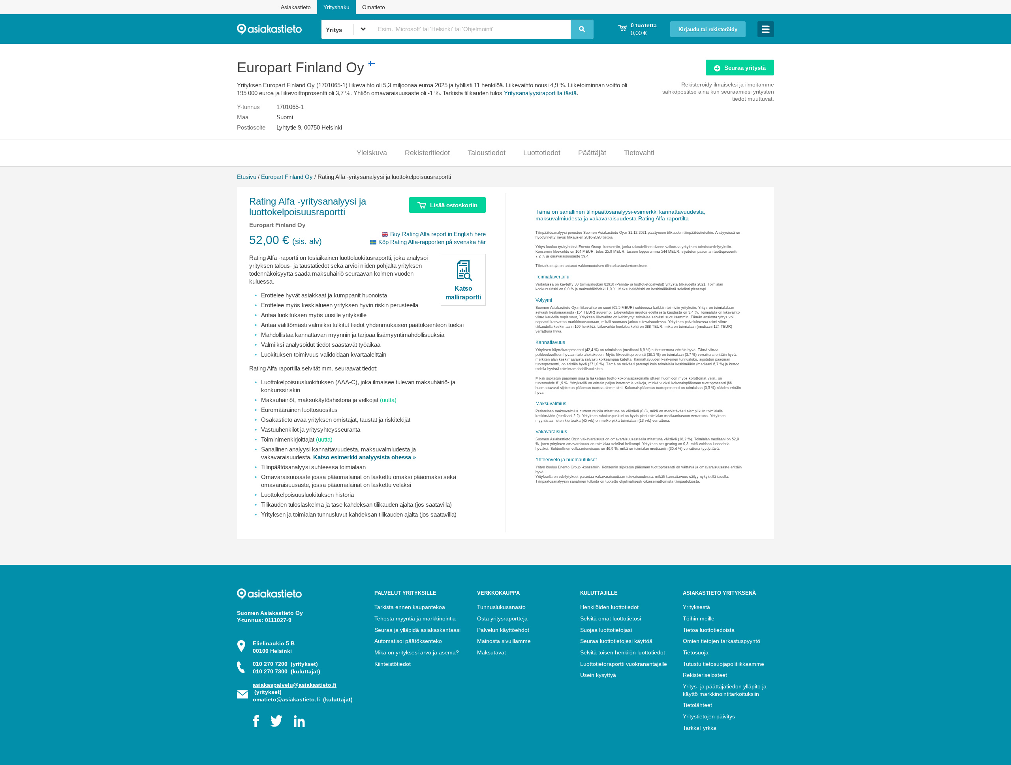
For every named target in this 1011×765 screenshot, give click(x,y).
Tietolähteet (697, 705)
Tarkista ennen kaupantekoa (409, 607)
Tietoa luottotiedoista (709, 630)
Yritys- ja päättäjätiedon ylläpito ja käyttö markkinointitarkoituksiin (725, 690)
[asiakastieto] (279, 29)
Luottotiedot (541, 153)
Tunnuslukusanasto (501, 607)
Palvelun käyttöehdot (503, 630)
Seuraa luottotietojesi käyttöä (616, 641)
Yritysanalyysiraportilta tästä (540, 93)
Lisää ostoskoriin (453, 205)
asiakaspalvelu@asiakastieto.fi (294, 685)
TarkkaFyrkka (699, 728)
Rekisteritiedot (427, 153)
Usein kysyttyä (598, 675)
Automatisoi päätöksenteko (408, 641)
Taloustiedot (487, 153)
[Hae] (582, 29)
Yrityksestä (696, 607)
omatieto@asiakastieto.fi (287, 699)
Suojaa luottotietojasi (606, 630)
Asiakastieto (296, 7)
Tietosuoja (695, 652)
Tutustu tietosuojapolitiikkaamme (723, 664)
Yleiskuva (372, 153)
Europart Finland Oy (287, 176)
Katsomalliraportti (463, 292)
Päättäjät (592, 153)
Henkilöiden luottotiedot (609, 607)
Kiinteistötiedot (392, 664)
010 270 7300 (286, 671)
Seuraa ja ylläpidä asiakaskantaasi (417, 630)
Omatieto (373, 7)
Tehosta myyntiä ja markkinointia (415, 618)
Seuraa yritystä (745, 67)
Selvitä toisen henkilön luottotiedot (622, 652)
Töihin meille (698, 618)
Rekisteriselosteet (705, 675)
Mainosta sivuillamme (504, 641)
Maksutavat (491, 652)
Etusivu (246, 176)
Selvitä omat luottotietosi (610, 618)
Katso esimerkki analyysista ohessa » (364, 457)
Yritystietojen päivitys (709, 716)
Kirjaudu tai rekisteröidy (707, 29)
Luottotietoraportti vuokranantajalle (623, 664)
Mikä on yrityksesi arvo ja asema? (416, 652)
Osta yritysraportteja (502, 618)
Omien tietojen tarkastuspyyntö (721, 641)
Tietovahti (639, 153)
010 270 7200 (285, 664)
